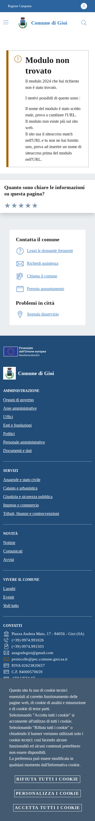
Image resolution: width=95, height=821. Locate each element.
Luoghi (9, 588)
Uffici (8, 416)
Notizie (9, 542)
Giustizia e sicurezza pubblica (28, 496)
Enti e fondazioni (17, 425)
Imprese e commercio (21, 505)
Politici (9, 433)
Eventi (8, 597)
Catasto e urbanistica (20, 488)
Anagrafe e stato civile (21, 479)
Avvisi (8, 559)
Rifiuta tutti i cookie (47, 779)
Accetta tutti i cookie (47, 807)
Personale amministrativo (24, 442)
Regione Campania (19, 6)
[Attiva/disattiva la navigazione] (6, 22)
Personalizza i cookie (47, 793)
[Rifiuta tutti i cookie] (89, 686)
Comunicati (12, 551)
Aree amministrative (20, 408)
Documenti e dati (17, 450)
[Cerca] (84, 23)
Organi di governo (18, 400)
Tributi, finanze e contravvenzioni (31, 513)
